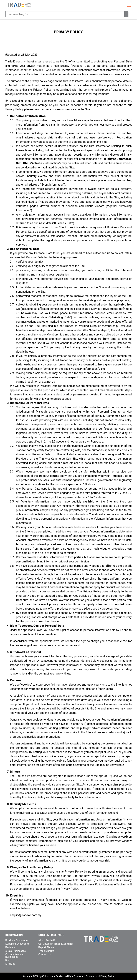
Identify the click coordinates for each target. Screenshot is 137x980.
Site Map (10, 963)
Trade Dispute (46, 950)
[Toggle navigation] (129, 5)
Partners (10, 947)
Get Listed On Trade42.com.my (55, 943)
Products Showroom (17, 940)
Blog (7, 960)
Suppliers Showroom (17, 943)
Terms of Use (92, 976)
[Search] (126, 14)
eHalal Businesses (15, 950)
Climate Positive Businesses (14, 955)
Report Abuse (46, 947)
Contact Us (44, 954)
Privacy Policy (107, 976)
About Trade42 (46, 940)
